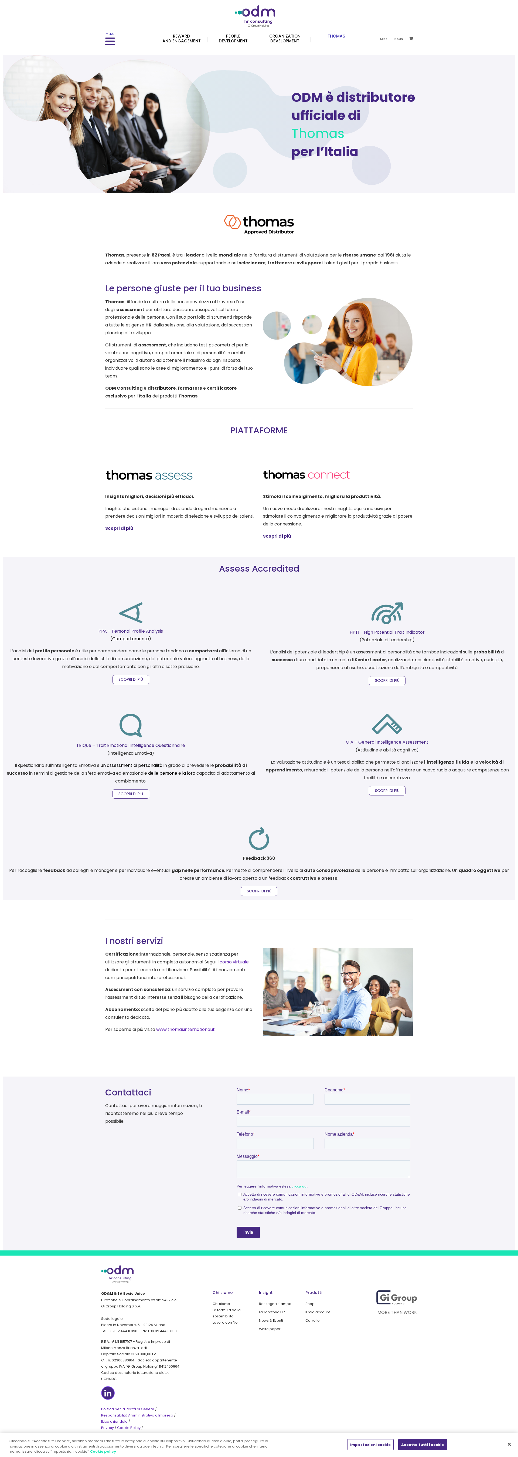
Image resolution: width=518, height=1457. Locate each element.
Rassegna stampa (275, 1303)
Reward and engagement (181, 38)
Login (398, 39)
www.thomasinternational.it (185, 1029)
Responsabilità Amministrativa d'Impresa (137, 1415)
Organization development (285, 38)
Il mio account (317, 1312)
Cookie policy (103, 1451)
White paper (270, 1329)
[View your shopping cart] (411, 38)
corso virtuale (234, 962)
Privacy (107, 1427)
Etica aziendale (114, 1421)
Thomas (336, 36)
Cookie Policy (129, 1427)
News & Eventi (271, 1320)
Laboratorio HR (272, 1312)
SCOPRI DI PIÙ (130, 679)
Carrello (312, 1320)
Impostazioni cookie (370, 1444)
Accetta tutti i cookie (422, 1444)
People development (233, 38)
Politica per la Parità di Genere (127, 1409)
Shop (384, 39)
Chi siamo (221, 1303)
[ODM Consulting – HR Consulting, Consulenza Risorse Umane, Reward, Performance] (259, 13)
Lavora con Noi (225, 1322)
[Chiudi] (509, 1444)
